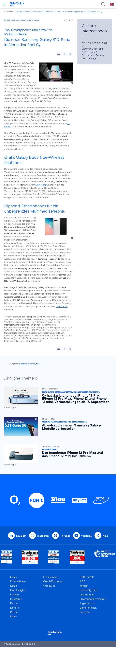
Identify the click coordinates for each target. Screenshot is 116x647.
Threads (65, 535)
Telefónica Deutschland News (48, 11)
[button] (58, 54)
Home (13, 577)
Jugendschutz (87, 603)
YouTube (86, 535)
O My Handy (40, 184)
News (13, 616)
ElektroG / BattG (89, 590)
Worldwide (49, 585)
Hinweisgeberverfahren (93, 599)
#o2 (37, 364)
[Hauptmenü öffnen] (4, 4)
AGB (82, 581)
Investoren (16, 599)
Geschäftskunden (53, 581)
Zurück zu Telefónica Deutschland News (21, 20)
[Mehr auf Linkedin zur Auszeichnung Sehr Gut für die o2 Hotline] (54, 557)
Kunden (14, 594)
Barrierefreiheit (88, 607)
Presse (14, 612)
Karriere (14, 607)
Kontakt (84, 585)
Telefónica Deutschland (25, 11)
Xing (105, 535)
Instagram (43, 535)
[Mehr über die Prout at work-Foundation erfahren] (104, 557)
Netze (13, 585)
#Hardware (23, 364)
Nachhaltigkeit (18, 590)
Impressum (86, 612)
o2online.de (61, 306)
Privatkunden (50, 577)
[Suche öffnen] (103, 4)
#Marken (31, 364)
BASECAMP (87, 577)
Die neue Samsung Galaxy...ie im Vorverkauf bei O (82, 11)
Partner (14, 603)
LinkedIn (21, 535)
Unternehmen (18, 581)
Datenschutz (87, 594)
